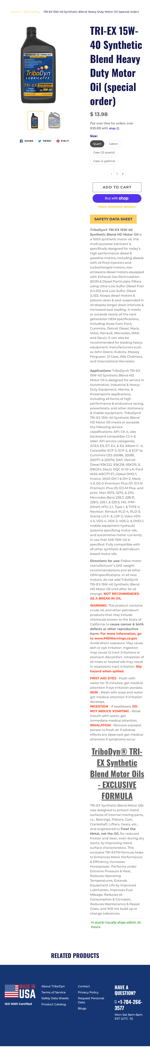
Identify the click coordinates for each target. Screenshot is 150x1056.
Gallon (113, 144)
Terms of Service (53, 992)
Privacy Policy (88, 992)
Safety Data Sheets (55, 998)
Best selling (32, 12)
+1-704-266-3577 (128, 1004)
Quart (97, 144)
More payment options (117, 206)
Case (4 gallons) (104, 161)
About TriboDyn (53, 986)
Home (15, 12)
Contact (84, 986)
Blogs (82, 1008)
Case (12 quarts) (104, 152)
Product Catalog (53, 1004)
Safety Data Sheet (113, 219)
